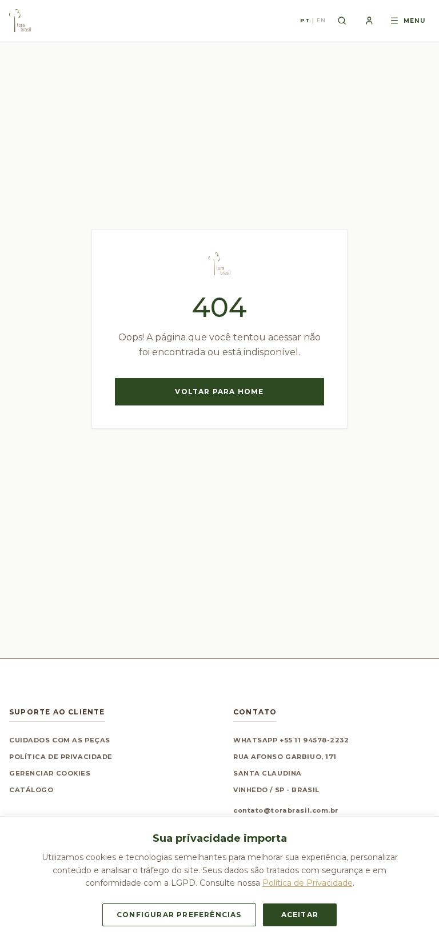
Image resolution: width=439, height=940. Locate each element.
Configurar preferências (179, 914)
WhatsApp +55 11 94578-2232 (291, 740)
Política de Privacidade (61, 757)
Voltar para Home (219, 391)
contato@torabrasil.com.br (285, 810)
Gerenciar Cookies (50, 773)
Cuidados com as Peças (59, 740)
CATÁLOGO (31, 790)
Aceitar (299, 914)
